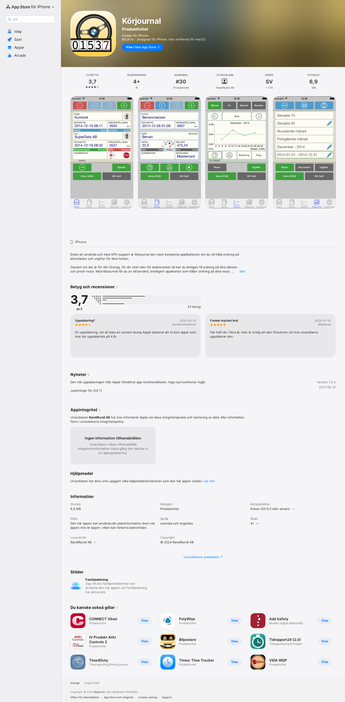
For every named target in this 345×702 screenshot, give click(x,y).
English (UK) (92, 683)
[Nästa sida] (340, 166)
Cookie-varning (147, 697)
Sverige (75, 683)
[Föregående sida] (65, 166)
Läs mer (209, 481)
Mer (242, 271)
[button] (30, 31)
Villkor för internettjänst (84, 697)
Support (167, 697)
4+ (252, 523)
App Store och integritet (118, 697)
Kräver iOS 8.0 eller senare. (270, 509)
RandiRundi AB (81, 542)
